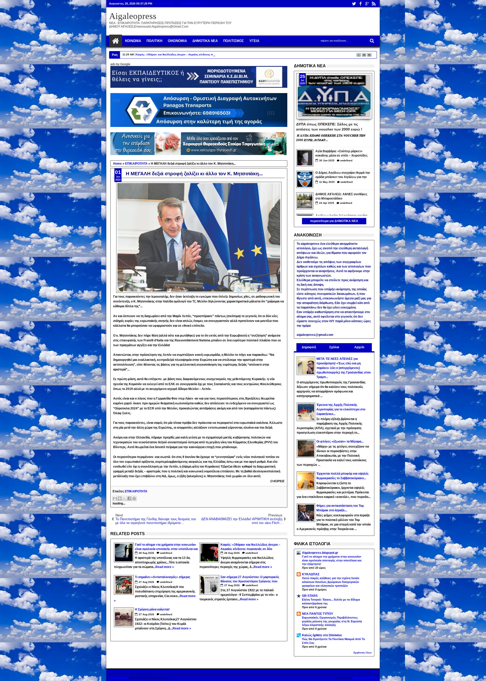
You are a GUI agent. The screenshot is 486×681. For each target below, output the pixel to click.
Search (371, 41)
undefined (166, 553)
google (367, 3)
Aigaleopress (132, 16)
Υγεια (254, 41)
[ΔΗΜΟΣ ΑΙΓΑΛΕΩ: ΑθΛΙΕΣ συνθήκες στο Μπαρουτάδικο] (304, 200)
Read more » (164, 567)
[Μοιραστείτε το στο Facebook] (129, 498)
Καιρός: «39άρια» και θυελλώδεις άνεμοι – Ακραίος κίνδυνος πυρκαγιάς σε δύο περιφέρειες (192, 54)
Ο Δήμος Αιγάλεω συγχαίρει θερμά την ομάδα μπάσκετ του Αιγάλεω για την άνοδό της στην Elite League (342, 175)
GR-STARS (310, 596)
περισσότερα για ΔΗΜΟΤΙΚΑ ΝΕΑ (334, 221)
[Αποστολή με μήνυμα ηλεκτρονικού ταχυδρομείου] (114, 498)
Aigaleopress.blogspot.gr (320, 553)
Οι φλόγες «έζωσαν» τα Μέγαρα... (339, 441)
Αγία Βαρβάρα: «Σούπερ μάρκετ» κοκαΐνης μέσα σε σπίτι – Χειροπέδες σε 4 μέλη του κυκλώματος (341, 153)
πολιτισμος (233, 41)
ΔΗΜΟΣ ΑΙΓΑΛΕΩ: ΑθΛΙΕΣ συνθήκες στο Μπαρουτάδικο (341, 196)
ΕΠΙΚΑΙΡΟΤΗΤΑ (136, 491)
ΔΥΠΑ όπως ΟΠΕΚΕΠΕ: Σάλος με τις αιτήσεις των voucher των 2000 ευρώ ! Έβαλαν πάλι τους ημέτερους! (329, 126)
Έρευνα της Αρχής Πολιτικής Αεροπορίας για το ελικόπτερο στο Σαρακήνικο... (340, 409)
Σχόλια (334, 347)
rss (373, 3)
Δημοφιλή (309, 347)
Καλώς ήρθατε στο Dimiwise (322, 635)
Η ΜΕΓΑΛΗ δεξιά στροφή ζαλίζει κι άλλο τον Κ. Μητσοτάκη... (194, 173)
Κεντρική (115, 41)
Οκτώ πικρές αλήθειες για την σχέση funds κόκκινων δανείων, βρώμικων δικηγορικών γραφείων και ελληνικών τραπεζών (330, 582)
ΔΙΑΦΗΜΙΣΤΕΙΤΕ (190, 3)
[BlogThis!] (119, 498)
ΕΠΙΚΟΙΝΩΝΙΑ (164, 3)
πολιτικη (154, 41)
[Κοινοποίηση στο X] (124, 498)
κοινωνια (133, 41)
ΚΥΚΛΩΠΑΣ (310, 574)
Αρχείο (359, 347)
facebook (360, 3)
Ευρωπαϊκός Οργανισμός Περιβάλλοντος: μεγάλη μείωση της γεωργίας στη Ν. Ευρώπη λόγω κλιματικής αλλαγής (332, 621)
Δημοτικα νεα (205, 41)
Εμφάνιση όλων (363, 652)
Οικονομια (177, 41)
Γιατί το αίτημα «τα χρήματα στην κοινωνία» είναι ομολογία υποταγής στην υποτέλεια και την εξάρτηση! (331, 560)
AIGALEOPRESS (365, 678)
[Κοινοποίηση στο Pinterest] (134, 498)
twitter (354, 3)
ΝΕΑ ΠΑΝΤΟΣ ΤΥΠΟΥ (317, 614)
